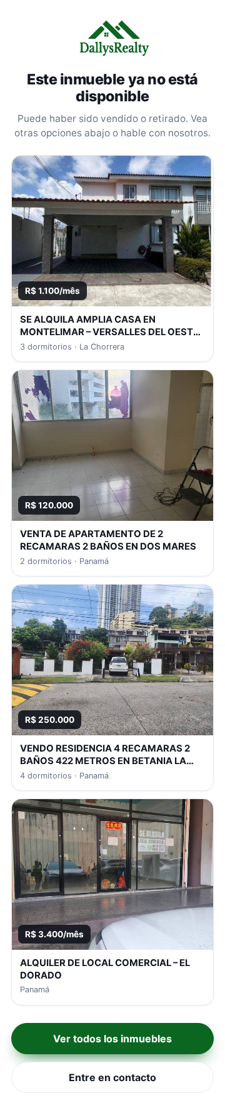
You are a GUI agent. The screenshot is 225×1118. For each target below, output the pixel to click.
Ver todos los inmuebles (112, 1038)
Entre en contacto (112, 1077)
